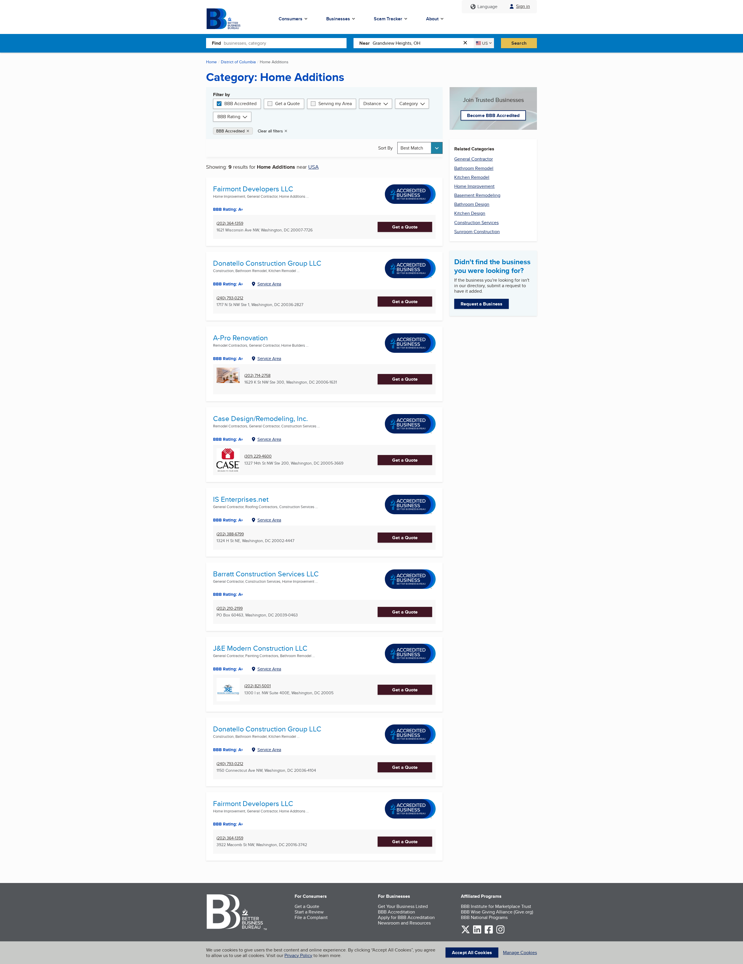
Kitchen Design (469, 213)
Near (364, 43)
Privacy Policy (298, 955)
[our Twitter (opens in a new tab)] (465, 932)
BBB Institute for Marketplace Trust (496, 906)
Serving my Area (335, 103)
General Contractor (473, 159)
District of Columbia (238, 62)
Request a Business (481, 304)
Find (216, 43)
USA (313, 166)
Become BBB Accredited (493, 115)
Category (408, 103)
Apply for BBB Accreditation (406, 917)
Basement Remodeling (477, 195)
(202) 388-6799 (230, 534)
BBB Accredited (240, 103)
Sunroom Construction (477, 231)
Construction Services (476, 222)
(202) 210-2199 (230, 608)
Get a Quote (287, 103)
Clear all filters (270, 131)
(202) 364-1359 (230, 223)
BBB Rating (228, 116)
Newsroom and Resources (404, 923)
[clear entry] (467, 43)
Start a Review (309, 912)
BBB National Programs (484, 917)
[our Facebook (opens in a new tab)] (488, 932)
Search (518, 43)
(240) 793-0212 (230, 298)
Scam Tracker (388, 18)
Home (211, 62)
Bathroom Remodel (473, 168)
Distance (372, 103)
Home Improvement (474, 186)
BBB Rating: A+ (228, 284)
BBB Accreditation (396, 912)
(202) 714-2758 (257, 375)
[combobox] (285, 43)
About (432, 18)
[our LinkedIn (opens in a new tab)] (477, 932)
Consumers (290, 18)
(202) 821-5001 (257, 686)
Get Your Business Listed (403, 906)
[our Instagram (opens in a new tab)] (500, 932)
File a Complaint (311, 917)
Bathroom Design (471, 204)
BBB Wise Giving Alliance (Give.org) (497, 912)
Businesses (338, 18)
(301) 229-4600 (258, 456)
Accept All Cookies (472, 952)
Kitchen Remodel (471, 177)
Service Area (269, 284)
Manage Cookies (520, 952)
